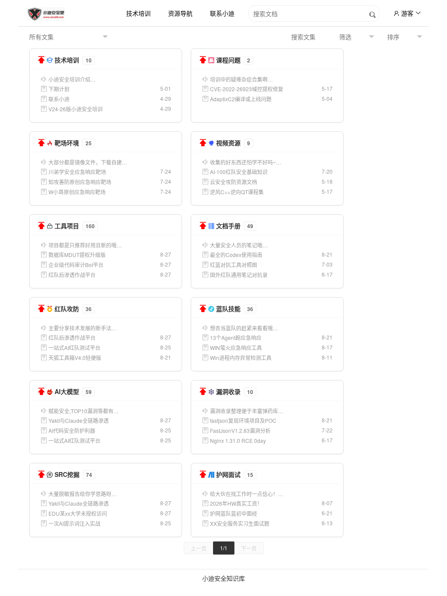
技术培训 (138, 13)
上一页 (198, 548)
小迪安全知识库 (223, 578)
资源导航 (180, 13)
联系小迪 (222, 13)
